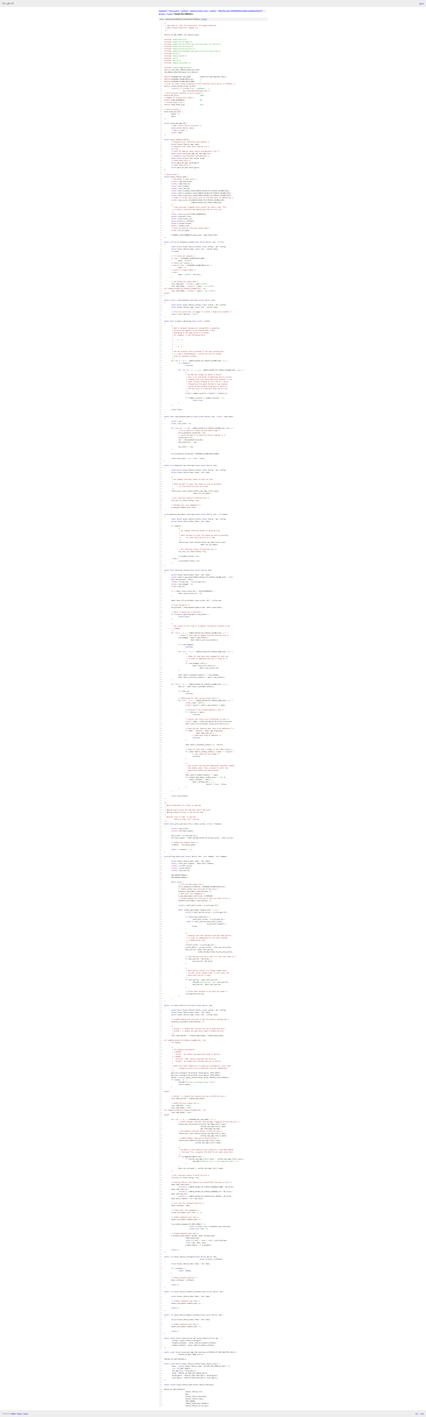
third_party (174, 10)
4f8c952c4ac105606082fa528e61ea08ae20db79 (240, 10)
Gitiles (13, 1414)
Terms (25, 1414)
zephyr (213, 10)
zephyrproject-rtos (199, 10)
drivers (162, 14)
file (204, 19)
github (184, 10)
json (422, 1414)
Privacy (19, 1414)
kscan (170, 14)
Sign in (421, 3)
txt (416, 1414)
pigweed (163, 10)
